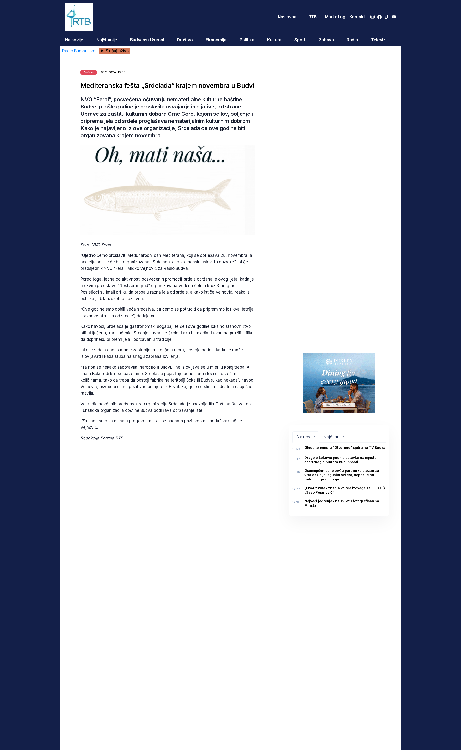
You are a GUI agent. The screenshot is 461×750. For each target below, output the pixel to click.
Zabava (326, 39)
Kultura (274, 39)
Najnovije (74, 39)
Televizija (380, 39)
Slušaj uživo (116, 50)
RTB (313, 16)
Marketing (335, 16)
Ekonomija (216, 39)
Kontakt (357, 16)
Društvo (185, 39)
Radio (352, 39)
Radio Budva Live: (79, 50)
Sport (300, 39)
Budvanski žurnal (147, 39)
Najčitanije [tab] (333, 436)
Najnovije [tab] (306, 436)
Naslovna (287, 16)
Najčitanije (107, 39)
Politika (247, 39)
